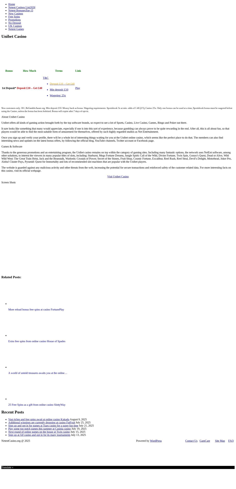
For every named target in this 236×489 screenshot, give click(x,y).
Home (11, 4)
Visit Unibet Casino (118, 176)
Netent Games (16, 29)
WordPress (156, 440)
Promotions (14, 19)
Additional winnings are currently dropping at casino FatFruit (41, 422)
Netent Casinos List (21, 7)
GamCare (205, 440)
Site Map (220, 440)
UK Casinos (15, 25)
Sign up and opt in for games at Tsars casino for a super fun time (43, 425)
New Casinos (15, 13)
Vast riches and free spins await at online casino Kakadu (38, 419)
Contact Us (191, 440)
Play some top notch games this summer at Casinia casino (39, 428)
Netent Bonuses (20, 10)
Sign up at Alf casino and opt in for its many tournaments (39, 434)
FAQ (231, 440)
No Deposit (14, 22)
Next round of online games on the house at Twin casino (39, 431)
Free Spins (14, 16)
